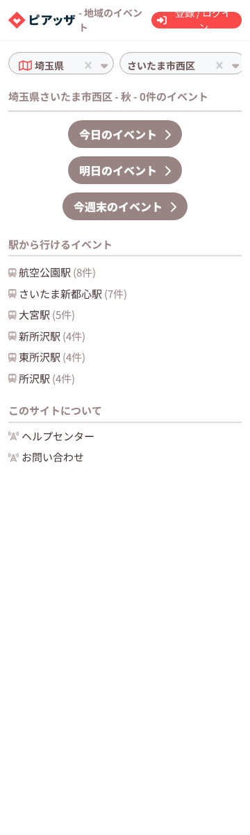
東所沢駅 (52, 356)
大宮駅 (47, 314)
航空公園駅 (57, 272)
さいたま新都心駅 (73, 293)
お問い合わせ (53, 456)
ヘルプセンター (58, 436)
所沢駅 (47, 378)
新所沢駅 (52, 336)
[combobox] (68, 65)
